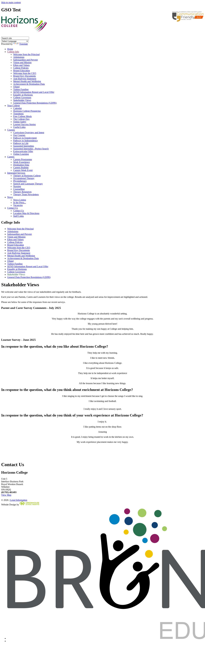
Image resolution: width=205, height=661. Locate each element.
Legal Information (18, 500)
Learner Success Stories (24, 124)
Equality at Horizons (23, 95)
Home (10, 49)
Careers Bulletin (21, 167)
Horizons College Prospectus (27, 111)
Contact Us (12, 208)
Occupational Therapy (23, 178)
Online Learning (21, 154)
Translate (23, 44)
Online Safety (19, 121)
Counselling (19, 189)
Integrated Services (16, 173)
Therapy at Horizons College (27, 175)
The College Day (21, 119)
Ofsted (16, 86)
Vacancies (18, 205)
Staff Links (18, 216)
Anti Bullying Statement (24, 78)
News (10, 197)
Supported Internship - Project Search (31, 148)
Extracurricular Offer (23, 151)
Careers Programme (22, 159)
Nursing (17, 186)
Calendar (17, 108)
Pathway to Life (20, 143)
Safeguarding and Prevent (25, 60)
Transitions (18, 113)
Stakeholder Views (22, 100)
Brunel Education (21, 70)
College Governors (22, 97)
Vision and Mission (22, 62)
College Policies (21, 68)
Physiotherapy (20, 181)
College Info (13, 51)
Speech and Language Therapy (28, 183)
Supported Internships (23, 146)
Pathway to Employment (25, 138)
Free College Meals (22, 116)
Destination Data (21, 165)
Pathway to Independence (25, 140)
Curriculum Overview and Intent (28, 132)
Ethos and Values (21, 65)
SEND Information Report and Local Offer (33, 92)
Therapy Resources (22, 192)
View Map (6, 495)
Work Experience (21, 162)
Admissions (18, 57)
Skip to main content (11, 2)
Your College (13, 105)
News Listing (19, 200)
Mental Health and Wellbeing (27, 81)
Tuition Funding (21, 89)
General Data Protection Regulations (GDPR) (35, 103)
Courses (11, 130)
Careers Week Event (23, 170)
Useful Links (19, 127)
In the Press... (19, 202)
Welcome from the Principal (26, 54)
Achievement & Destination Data (29, 84)
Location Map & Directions (26, 213)
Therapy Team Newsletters (26, 194)
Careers (10, 156)
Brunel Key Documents (24, 76)
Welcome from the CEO (24, 73)
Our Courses (19, 135)
